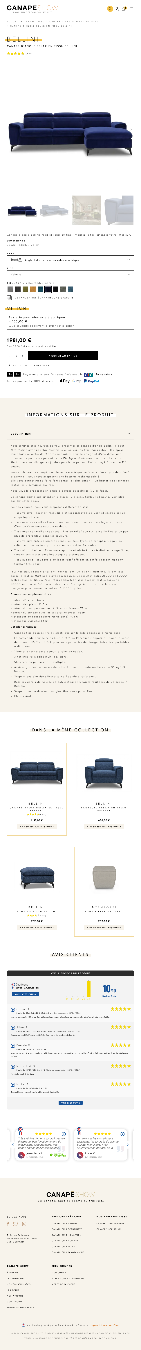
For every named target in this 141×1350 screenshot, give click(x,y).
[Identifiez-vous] (117, 8)
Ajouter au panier (63, 355)
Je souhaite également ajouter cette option (43, 325)
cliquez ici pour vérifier (104, 1325)
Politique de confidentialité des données (62, 1338)
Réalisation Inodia (104, 1338)
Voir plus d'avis (70, 1103)
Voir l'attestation (25, 994)
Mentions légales (83, 1333)
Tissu (11, 268)
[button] (110, 9)
